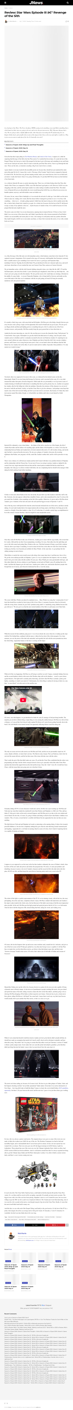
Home (5, 8)
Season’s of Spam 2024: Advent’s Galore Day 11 (53, 1375)
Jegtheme (38, 1407)
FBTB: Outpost (44, 1305)
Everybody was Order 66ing (35, 1217)
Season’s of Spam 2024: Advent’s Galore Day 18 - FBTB (19, 1353)
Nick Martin (13, 21)
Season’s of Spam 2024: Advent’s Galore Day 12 (53, 1377)
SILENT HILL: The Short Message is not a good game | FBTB (21, 1319)
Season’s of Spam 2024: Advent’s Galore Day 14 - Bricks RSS (21, 1367)
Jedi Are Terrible (49, 1217)
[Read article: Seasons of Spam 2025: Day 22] (62, 1257)
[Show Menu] (5, 2)
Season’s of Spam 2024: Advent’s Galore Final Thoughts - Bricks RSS (23, 1331)
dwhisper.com (30, 1240)
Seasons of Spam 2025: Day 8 (20, 1317)
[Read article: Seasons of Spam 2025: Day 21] (11, 1279)
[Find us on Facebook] (4, 1403)
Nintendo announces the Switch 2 (41, 1323)
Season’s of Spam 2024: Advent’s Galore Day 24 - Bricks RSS (21, 1337)
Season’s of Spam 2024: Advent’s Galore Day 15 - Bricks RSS (21, 1363)
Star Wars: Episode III (11, 1219)
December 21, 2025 (9, 1290)
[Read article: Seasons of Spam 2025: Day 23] (45, 1257)
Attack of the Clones (46, 156)
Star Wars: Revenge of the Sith (27, 1219)
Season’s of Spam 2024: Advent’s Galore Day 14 (53, 1367)
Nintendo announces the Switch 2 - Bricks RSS (17, 1323)
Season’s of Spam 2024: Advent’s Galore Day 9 (52, 1381)
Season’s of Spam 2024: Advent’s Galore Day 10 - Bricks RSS (21, 1379)
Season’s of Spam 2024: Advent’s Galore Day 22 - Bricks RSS (21, 1341)
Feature (11, 8)
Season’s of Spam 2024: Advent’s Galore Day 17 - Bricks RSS (21, 1355)
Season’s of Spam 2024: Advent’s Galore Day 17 (53, 1355)
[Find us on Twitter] (7, 1403)
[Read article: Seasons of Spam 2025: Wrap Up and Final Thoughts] (11, 1257)
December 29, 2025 (9, 1270)
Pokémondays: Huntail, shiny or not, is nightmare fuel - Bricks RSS (22, 1357)
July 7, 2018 (22, 21)
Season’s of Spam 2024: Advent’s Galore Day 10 (53, 1379)
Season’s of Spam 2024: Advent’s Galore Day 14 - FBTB (19, 1369)
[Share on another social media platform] (67, 1225)
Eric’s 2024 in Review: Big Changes (42, 1325)
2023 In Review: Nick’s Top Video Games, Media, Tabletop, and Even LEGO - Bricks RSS (28, 1327)
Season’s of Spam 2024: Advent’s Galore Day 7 (52, 1383)
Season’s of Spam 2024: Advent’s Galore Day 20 (53, 1349)
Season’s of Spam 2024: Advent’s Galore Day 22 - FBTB (19, 1335)
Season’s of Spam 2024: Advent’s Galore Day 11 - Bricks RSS (21, 1375)
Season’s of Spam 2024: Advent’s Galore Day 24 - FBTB (19, 1339)
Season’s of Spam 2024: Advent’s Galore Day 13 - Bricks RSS (21, 1371)
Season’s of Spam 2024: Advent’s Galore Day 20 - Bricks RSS (21, 1349)
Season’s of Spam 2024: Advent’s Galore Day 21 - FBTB (19, 1347)
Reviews (59, 1217)
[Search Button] (68, 2)
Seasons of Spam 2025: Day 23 (17, 151)
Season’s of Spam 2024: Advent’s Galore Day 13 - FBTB (19, 1373)
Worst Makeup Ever (43, 1219)
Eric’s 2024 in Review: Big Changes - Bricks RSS (17, 1325)
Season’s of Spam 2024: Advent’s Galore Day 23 (53, 1343)
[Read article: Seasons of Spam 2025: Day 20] (28, 1279)
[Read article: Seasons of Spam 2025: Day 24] (28, 1257)
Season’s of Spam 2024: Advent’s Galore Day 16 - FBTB (19, 1361)
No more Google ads (42, 1335)
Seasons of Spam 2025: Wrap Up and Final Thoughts (24, 145)
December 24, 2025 (26, 1269)
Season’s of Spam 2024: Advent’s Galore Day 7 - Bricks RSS (20, 1383)
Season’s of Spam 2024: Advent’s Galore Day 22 (53, 1341)
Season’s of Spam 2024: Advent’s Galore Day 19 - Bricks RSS (21, 1351)
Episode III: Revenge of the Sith (17, 1217)
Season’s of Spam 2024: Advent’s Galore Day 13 (53, 1371)
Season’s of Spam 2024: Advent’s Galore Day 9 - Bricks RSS (20, 1381)
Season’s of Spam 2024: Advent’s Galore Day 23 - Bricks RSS (21, 1343)
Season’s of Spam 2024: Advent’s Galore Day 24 (53, 1337)
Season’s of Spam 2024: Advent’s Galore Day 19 (53, 1351)
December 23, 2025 (43, 1269)
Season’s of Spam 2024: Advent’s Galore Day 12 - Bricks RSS (21, 1377)
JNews (9, 1407)
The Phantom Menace (31, 156)
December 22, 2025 (59, 1269)
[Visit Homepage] (36, 2)
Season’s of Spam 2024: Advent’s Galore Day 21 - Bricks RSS (21, 1345)
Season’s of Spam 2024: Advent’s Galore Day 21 (53, 1345)
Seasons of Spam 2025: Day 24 (17, 148)
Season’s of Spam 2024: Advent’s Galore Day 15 (53, 1363)
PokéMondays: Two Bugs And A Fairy (44, 1365)
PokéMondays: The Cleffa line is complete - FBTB (18, 1365)
